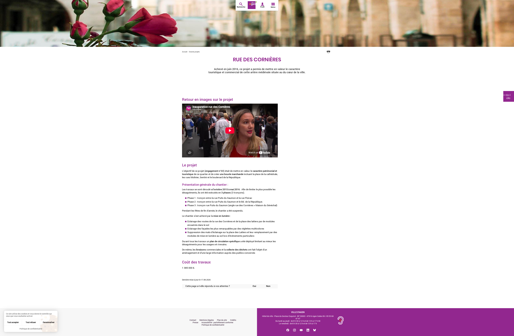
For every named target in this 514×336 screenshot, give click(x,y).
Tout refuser (31, 322)
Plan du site (222, 320)
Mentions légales (206, 320)
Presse (195, 322)
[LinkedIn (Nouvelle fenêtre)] (308, 330)
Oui (254, 286)
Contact (193, 320)
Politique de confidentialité (213, 325)
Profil (262, 7)
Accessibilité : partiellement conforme (217, 322)
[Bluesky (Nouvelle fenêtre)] (314, 330)
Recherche (241, 7)
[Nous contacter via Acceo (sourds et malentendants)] (340, 320)
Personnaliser (48, 322)
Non (268, 286)
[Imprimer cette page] (328, 52)
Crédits (233, 320)
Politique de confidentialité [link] (31, 328)
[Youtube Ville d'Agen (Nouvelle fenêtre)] (301, 330)
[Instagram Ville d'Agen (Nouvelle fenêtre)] (294, 330)
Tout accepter (13, 322)
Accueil (184, 52)
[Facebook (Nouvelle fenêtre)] (287, 330)
